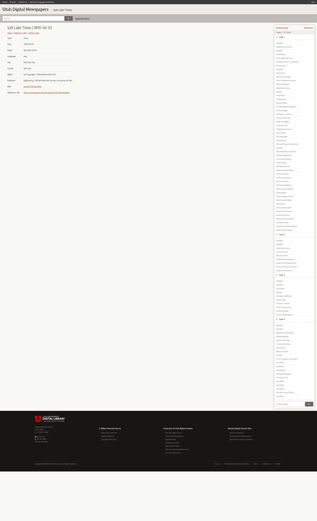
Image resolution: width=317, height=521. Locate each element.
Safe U (256, 464)
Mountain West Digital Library (241, 436)
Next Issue (308, 27)
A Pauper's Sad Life (282, 303)
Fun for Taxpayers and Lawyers (287, 359)
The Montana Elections (284, 178)
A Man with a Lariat (282, 248)
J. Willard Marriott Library (44, 427)
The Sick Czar (280, 204)
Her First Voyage (282, 110)
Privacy (217, 464)
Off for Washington (282, 84)
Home (4, 2)
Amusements (280, 370)
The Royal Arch (281, 99)
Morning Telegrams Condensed (287, 144)
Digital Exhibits (170, 439)
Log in (313, 2)
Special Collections (107, 436)
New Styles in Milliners (284, 296)
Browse (13, 2)
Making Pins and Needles (284, 333)
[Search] (68, 18)
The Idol (279, 355)
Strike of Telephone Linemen (286, 80)
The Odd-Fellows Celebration (286, 107)
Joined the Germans (283, 215)
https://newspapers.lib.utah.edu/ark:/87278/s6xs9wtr (47, 92)
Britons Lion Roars (282, 181)
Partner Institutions (237, 433)
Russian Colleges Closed (284, 196)
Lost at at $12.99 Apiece (284, 315)
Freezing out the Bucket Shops (286, 226)
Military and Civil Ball (283, 77)
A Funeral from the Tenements (286, 267)
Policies (277, 464)
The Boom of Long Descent (285, 259)
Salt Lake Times (62, 10)
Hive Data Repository (173, 453)
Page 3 (282, 275)
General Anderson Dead (284, 170)
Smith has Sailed (282, 125)
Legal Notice (280, 289)
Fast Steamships (281, 137)
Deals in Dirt (280, 73)
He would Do (280, 348)
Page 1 (282, 37)
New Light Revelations (283, 374)
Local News (280, 363)
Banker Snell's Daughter (284, 230)
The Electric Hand (282, 311)
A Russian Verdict (282, 252)
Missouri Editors (281, 103)
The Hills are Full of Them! (285, 393)
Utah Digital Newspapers (174, 436)
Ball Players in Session (283, 114)
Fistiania (279, 92)
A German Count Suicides (285, 219)
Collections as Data (172, 443)
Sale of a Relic (281, 133)
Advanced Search (82, 18)
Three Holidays (281, 163)
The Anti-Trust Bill (282, 174)
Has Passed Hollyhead (283, 185)
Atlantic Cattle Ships (283, 340)
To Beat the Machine (283, 344)
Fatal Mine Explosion (283, 166)
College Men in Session (284, 129)
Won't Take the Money (283, 200)
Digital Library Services (109, 433)
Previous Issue (282, 27)
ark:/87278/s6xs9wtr (33, 86)
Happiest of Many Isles (284, 270)
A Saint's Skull (281, 300)
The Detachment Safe (283, 208)
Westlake (279, 292)
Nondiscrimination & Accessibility (237, 464)
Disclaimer (266, 464)
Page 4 (282, 319)
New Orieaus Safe (282, 222)
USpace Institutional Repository (177, 449)
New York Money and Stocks (286, 152)
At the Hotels (280, 95)
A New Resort (280, 54)
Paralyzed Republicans (284, 155)
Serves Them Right (282, 122)
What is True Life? (282, 351)
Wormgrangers (281, 65)
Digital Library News (172, 446)
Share (9, 33)
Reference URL (20, 33)
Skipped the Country (283, 88)
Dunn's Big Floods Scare (284, 58)
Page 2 (282, 234)
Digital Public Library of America (241, 439)
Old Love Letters (281, 255)
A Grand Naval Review (283, 159)
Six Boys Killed (281, 193)
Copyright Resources (108, 439)
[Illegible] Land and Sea (284, 47)
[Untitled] (279, 43)
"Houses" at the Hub (283, 118)
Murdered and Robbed (284, 211)
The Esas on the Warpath (284, 189)
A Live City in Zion (282, 378)
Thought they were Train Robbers (287, 62)
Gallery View (34, 33)
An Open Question (282, 336)
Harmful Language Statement (42, 2)
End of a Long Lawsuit (283, 307)
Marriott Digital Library (173, 433)
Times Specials (281, 140)
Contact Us (22, 2)
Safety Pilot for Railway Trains (286, 263)
